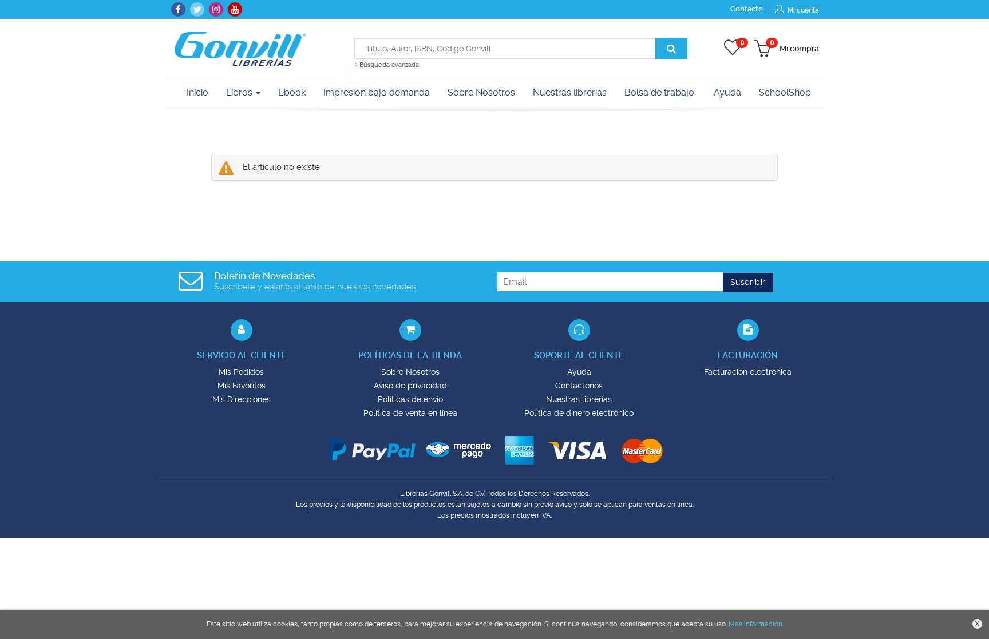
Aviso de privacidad (410, 385)
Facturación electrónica (748, 371)
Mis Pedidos (241, 371)
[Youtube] (235, 9)
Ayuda (579, 371)
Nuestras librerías (579, 399)
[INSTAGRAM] (216, 9)
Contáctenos (579, 385)
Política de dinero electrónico (579, 413)
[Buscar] (671, 48)
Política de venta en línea (410, 413)
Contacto (746, 9)
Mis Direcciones (241, 399)
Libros (240, 92)
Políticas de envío (410, 399)
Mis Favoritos (241, 385)
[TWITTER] (197, 9)
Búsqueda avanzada (388, 65)
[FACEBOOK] (178, 9)
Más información (755, 624)
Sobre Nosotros (410, 371)
